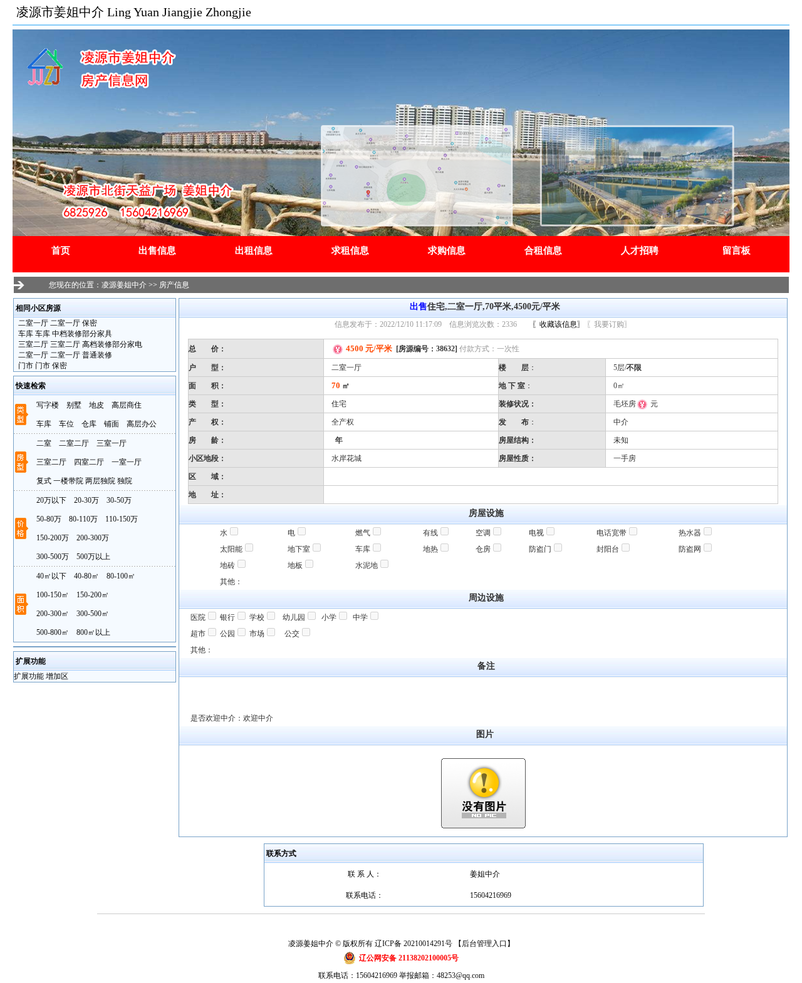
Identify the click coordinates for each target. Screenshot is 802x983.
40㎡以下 (51, 576)
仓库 (88, 423)
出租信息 (254, 250)
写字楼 (47, 405)
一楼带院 (68, 480)
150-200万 (52, 537)
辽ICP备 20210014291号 (413, 943)
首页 (60, 250)
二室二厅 (74, 443)
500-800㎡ (52, 632)
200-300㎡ (52, 613)
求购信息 (447, 250)
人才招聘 (640, 250)
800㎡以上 (93, 632)
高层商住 (127, 405)
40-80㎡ (86, 576)
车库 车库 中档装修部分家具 (64, 333)
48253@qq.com (460, 975)
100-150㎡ (52, 594)
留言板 (736, 250)
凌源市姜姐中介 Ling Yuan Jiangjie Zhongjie (133, 12)
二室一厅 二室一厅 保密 (56, 323)
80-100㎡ (121, 576)
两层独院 (100, 480)
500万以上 (93, 556)
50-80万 (48, 519)
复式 (43, 480)
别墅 (73, 405)
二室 (43, 443)
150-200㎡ (92, 594)
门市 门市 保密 (41, 365)
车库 (43, 423)
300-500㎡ (92, 613)
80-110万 (83, 519)
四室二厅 (89, 462)
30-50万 (119, 500)
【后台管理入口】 (484, 943)
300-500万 (52, 556)
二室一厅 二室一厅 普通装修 (64, 355)
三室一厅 (111, 443)
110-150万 (121, 519)
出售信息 (157, 250)
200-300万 (92, 537)
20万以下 (51, 500)
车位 (66, 423)
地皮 (96, 405)
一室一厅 (127, 462)
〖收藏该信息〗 (558, 324)
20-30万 (86, 500)
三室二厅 (51, 462)
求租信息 (350, 250)
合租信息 (543, 250)
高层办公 (142, 423)
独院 (124, 480)
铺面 (111, 423)
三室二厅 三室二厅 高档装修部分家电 (79, 344)
